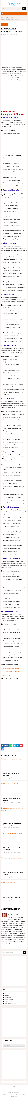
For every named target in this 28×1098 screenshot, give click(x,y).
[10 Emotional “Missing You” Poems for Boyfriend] (14, 814)
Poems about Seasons (6, 675)
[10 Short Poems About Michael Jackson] (14, 863)
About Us (7, 993)
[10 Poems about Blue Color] (14, 888)
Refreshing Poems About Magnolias (10, 671)
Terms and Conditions (10, 1003)
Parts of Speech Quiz (10, 999)
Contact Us (7, 995)
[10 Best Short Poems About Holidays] (14, 764)
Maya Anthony (5, 34)
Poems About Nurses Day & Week (10, 668)
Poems (5, 25)
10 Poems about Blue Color (11, 897)
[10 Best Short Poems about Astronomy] (14, 839)
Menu (3, 14)
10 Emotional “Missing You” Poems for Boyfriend (12, 824)
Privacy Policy (8, 1001)
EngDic (9, 1092)
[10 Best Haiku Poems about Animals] (14, 789)
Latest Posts (8, 997)
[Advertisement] (14, 51)
